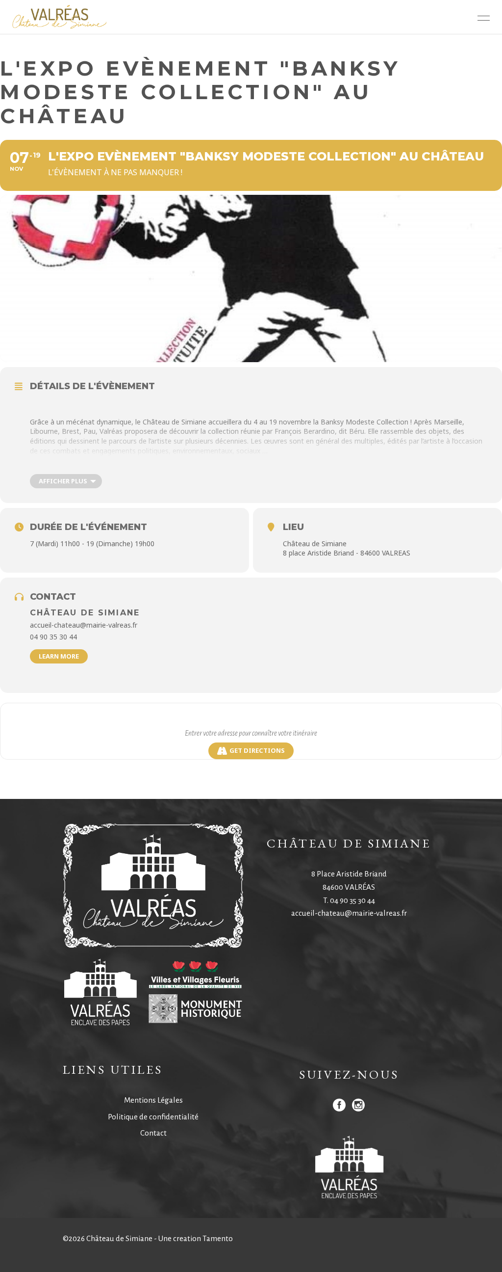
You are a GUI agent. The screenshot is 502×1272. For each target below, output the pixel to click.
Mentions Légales (153, 1100)
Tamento (217, 1238)
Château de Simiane (85, 612)
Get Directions (257, 750)
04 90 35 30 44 (352, 900)
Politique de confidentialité (153, 1117)
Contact (153, 1133)
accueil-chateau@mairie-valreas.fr (349, 913)
